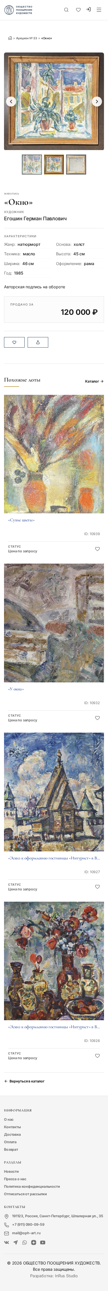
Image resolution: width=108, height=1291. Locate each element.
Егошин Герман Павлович (35, 219)
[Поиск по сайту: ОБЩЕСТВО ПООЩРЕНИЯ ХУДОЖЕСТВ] (66, 10)
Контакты (12, 1127)
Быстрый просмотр (54, 461)
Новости (11, 1171)
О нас (9, 1119)
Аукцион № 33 (26, 38)
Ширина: (12, 263)
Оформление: (69, 263)
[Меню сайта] (99, 10)
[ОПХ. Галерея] (15, 1242)
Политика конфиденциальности (32, 1186)
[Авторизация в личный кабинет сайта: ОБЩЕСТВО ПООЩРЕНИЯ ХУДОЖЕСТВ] (88, 10)
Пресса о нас (15, 1179)
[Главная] (10, 38)
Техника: (12, 253)
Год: (8, 273)
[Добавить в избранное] (97, 549)
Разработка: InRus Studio (54, 1275)
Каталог (92, 381)
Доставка (12, 1134)
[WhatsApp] (24, 1242)
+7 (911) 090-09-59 (28, 1224)
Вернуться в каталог (27, 1081)
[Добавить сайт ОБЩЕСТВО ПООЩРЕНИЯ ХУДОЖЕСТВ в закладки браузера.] (78, 10)
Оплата (10, 1142)
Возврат (11, 1149)
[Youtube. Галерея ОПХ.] (42, 1242)
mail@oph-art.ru (26, 1233)
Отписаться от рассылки (25, 1194)
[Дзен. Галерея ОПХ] (33, 1242)
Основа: (64, 244)
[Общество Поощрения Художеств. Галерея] (6, 1242)
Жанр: (10, 244)
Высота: (63, 253)
